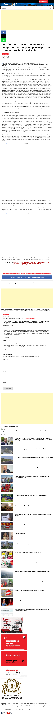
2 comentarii (4, 61)
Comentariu (6, 359)
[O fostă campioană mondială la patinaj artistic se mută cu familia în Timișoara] (7, 606)
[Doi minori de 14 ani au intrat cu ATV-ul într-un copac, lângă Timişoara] (7, 587)
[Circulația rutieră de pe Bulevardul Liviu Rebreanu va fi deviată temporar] (7, 530)
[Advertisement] (27, 20)
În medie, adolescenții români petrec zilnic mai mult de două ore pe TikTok (39, 282)
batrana (23, 273)
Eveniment (8, 703)
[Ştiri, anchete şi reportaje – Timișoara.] (9, 6)
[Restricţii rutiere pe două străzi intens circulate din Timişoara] (7, 596)
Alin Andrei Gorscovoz (9, 273)
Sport (46, 703)
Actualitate (3, 703)
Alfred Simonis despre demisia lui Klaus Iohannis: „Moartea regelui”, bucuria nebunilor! (31, 263)
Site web (5, 382)
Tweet (3, 36)
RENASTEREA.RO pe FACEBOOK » (36, 277)
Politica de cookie (29, 706)
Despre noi (3, 706)
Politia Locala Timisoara (45, 273)
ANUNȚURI (7, 704)
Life (48, 703)
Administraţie (15, 703)
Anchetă (21, 703)
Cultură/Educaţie (40, 703)
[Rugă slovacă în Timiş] (7, 539)
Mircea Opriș (7, 58)
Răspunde (7, 337)
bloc (27, 273)
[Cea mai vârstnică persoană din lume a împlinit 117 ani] (7, 558)
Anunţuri (17, 706)
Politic (33, 703)
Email (4, 377)
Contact (49, 706)
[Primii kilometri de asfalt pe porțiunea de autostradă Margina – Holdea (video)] (7, 463)
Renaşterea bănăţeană (14, 709)
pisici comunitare (34, 273)
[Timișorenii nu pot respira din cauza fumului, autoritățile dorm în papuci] (7, 577)
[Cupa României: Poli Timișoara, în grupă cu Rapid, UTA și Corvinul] (7, 501)
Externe (2, 704)
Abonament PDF (10, 706)
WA (3, 40)
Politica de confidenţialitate (40, 706)
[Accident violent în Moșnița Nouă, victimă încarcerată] (7, 492)
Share (3, 32)
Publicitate (22, 706)
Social (25, 703)
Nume (5, 371)
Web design (3, 709)
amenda (18, 273)
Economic (29, 703)
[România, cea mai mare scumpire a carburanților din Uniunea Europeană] (7, 568)
